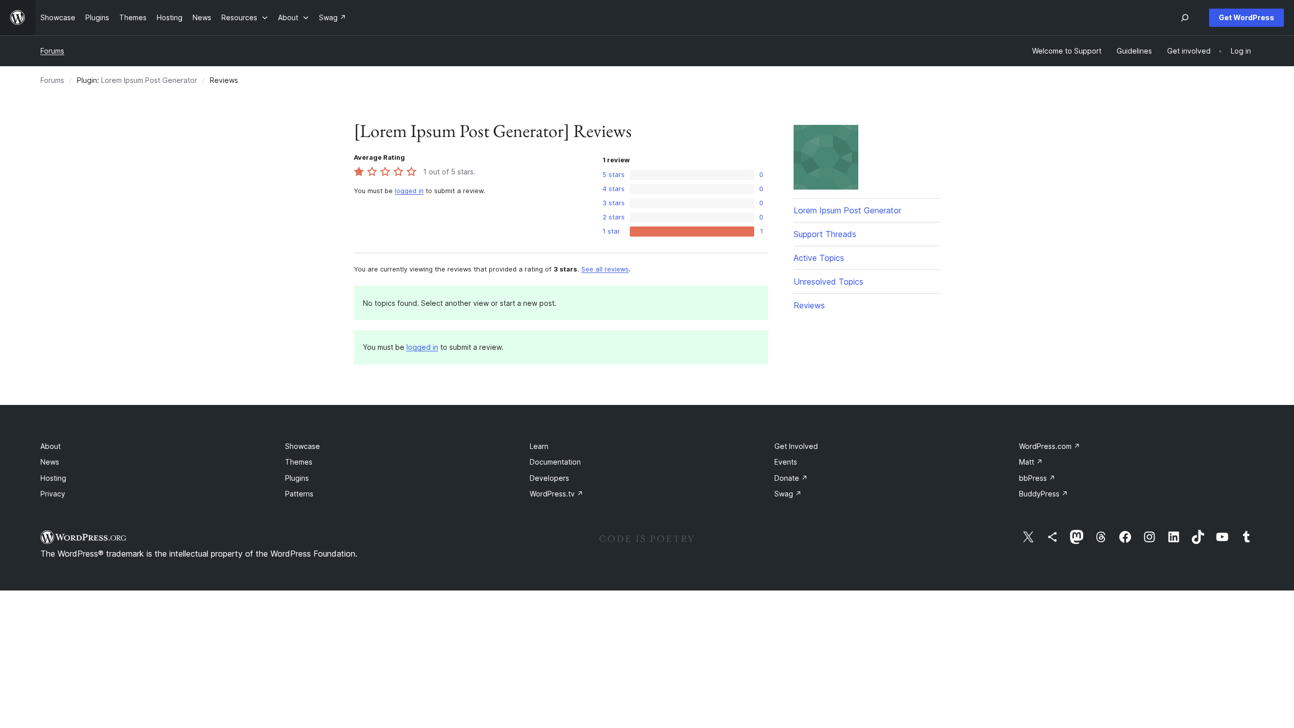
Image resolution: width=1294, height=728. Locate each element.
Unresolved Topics (828, 282)
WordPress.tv (556, 493)
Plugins (297, 478)
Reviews (809, 305)
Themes (298, 462)
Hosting (53, 478)
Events (785, 462)
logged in (409, 191)
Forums (52, 51)
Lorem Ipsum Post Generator (149, 80)
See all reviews (605, 269)
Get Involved (796, 446)
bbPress (1037, 478)
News (49, 462)
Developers (549, 478)
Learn (539, 446)
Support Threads (825, 234)
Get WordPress (1246, 17)
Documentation (555, 462)
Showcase (302, 446)
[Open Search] (1185, 17)
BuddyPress (1043, 493)
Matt (1031, 462)
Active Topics (819, 258)
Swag (788, 493)
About (50, 446)
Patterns (299, 493)
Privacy (52, 493)
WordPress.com (1049, 446)
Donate (791, 478)
